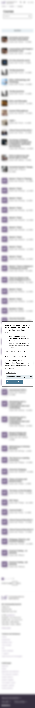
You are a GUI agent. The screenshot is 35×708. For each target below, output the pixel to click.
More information (11, 372)
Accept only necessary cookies (19, 377)
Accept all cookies (14, 382)
